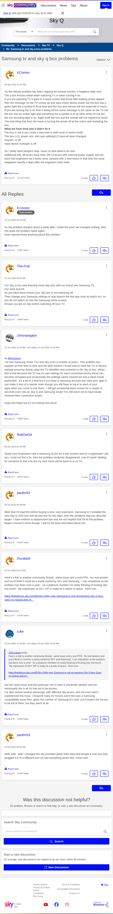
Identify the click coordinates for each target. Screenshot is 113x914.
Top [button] (106, 884)
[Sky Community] (21, 5)
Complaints (38, 893)
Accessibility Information (68, 889)
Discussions (48, 5)
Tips (73, 5)
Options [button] (101, 59)
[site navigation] (3, 5)
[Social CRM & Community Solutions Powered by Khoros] (101, 904)
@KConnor (14, 358)
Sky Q (56, 20)
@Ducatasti (15, 652)
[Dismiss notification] (62, 13)
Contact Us (74, 893)
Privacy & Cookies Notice (41, 889)
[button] (106, 72)
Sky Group (38, 896)
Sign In (105, 5)
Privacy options (40, 884)
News (63, 5)
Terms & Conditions (71, 884)
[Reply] (104, 178)
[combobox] (64, 31)
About (83, 5)
